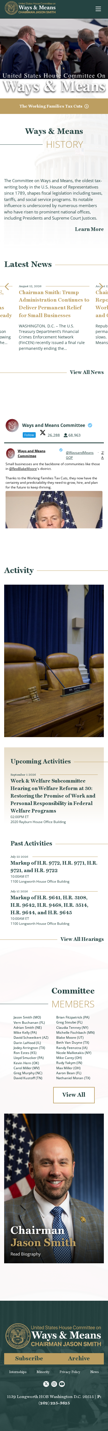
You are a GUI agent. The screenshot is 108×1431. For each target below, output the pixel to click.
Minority (43, 1372)
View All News (87, 372)
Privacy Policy (70, 1372)
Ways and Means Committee (31, 453)
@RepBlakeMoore (23, 469)
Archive (79, 1358)
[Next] (100, 286)
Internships (18, 1372)
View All (73, 1094)
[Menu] (99, 9)
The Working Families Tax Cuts (51, 106)
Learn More (89, 229)
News (94, 1372)
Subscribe (29, 1358)
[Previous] (7, 286)
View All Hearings (82, 939)
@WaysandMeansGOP (80, 455)
